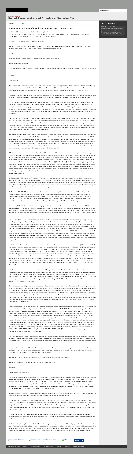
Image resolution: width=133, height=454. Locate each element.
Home (9, 13)
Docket (22, 23)
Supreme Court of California (17, 10)
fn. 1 (56, 416)
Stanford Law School (35, 446)
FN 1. (10, 424)
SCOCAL (25, 446)
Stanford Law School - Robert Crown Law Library (16, 3)
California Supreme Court (79, 446)
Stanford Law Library (48, 446)
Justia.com (67, 446)
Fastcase (59, 446)
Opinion (11, 23)
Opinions (14, 13)
